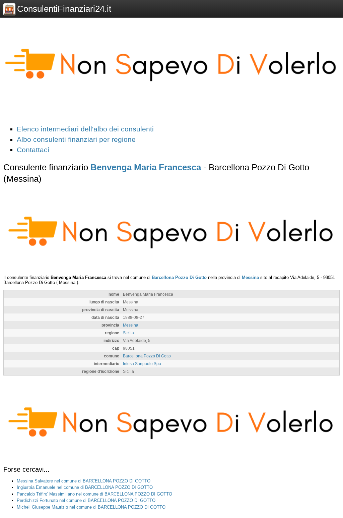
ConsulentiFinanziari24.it (64, 9)
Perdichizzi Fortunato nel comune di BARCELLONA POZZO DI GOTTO (86, 500)
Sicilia (128, 333)
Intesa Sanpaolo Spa (142, 363)
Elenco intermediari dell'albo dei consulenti (85, 129)
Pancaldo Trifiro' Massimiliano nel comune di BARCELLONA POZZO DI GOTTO (94, 494)
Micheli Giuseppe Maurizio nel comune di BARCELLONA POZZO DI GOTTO (91, 507)
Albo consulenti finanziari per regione (76, 139)
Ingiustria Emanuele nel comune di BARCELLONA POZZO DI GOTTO (85, 487)
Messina (250, 277)
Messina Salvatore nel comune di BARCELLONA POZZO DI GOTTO (83, 480)
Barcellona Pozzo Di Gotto (179, 277)
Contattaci (33, 150)
